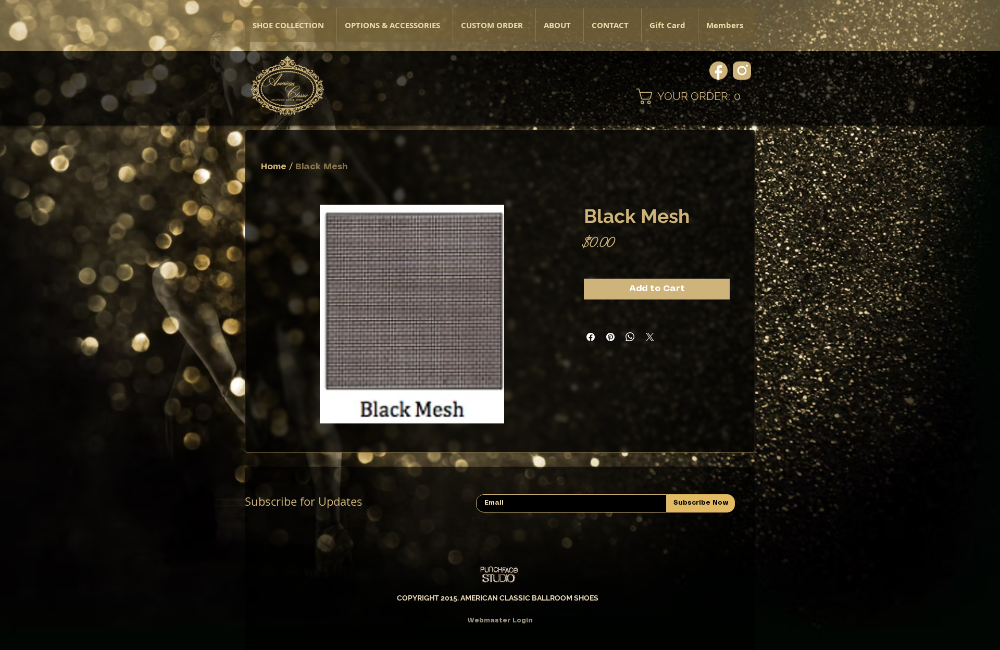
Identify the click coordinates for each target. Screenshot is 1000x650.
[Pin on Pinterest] (610, 337)
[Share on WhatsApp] (630, 337)
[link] (695, 96)
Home (273, 167)
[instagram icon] (742, 70)
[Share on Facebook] (590, 337)
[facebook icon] (718, 70)
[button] (394, 25)
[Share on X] (650, 337)
